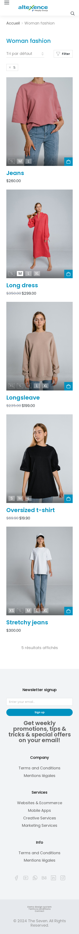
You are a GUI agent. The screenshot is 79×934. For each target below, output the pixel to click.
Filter (66, 54)
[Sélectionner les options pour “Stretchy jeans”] (68, 611)
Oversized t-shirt (30, 510)
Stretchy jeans (27, 622)
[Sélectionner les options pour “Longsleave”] (68, 386)
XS (11, 386)
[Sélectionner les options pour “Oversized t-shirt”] (68, 499)
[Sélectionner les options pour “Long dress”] (68, 274)
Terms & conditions (39, 909)
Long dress (22, 285)
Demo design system (39, 907)
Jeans (15, 173)
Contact (39, 911)
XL (37, 273)
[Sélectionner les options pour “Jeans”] (68, 161)
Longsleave (23, 397)
